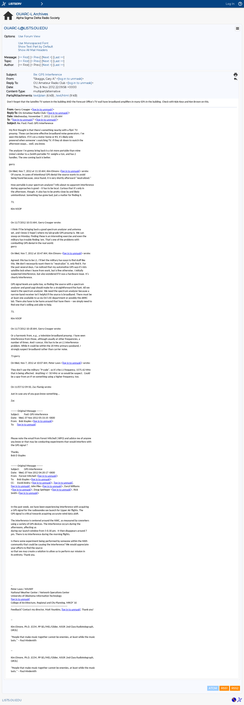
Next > (47, 57)
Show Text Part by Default (35, 46)
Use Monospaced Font (33, 43)
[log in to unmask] (70, 78)
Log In (230, 4)
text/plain (39, 95)
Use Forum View (29, 36)
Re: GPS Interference (47, 74)
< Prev (35, 57)
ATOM (213, 688)
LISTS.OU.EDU (12, 700)
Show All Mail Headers (32, 50)
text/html (62, 95)
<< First (24, 57)
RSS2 (234, 688)
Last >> (58, 57)
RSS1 (224, 688)
